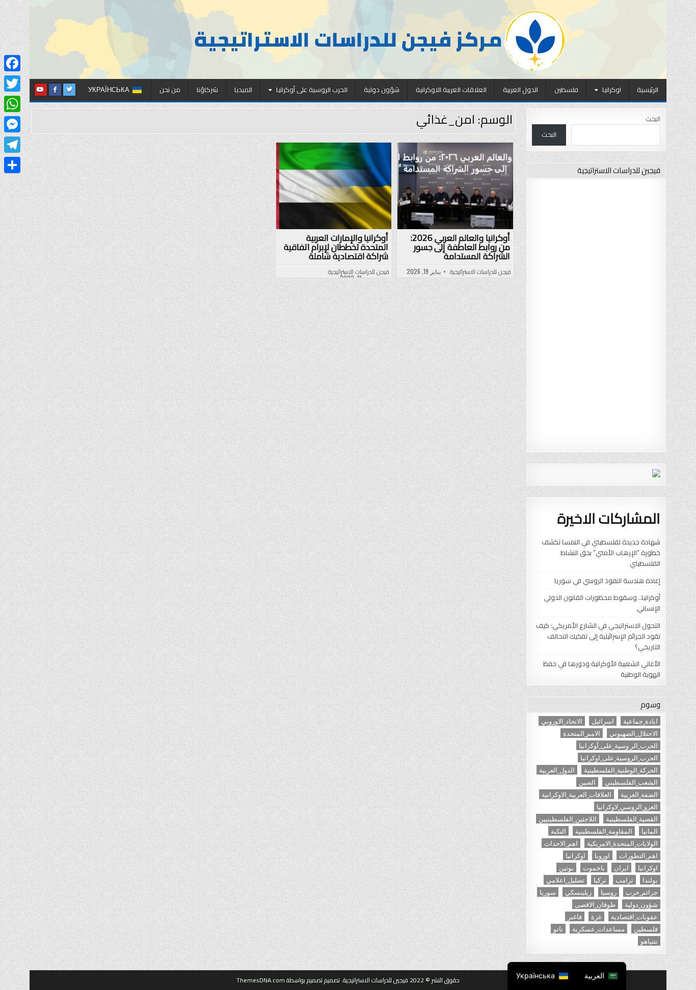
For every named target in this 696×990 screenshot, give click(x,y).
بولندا (650, 880)
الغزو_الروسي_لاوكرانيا (627, 806)
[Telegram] (12, 144)
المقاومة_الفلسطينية (603, 831)
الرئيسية (647, 90)
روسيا (609, 892)
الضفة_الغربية (639, 794)
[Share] (12, 165)
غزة (596, 916)
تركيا (600, 880)
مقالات (412, 179)
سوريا (548, 892)
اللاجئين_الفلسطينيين (568, 818)
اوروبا (602, 855)
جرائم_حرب (642, 892)
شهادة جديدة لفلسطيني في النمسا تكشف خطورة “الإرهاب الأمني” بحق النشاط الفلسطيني (601, 552)
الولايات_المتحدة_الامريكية (622, 843)
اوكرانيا (611, 90)
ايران (621, 867)
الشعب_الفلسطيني (631, 782)
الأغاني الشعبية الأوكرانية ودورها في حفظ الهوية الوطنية (601, 668)
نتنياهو (649, 941)
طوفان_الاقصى (595, 904)
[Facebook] (12, 63)
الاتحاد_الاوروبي (561, 721)
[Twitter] (12, 83)
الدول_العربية (557, 770)
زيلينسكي (578, 892)
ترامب (624, 880)
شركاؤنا (207, 90)
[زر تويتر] (69, 90)
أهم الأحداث (451, 168)
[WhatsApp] (12, 104)
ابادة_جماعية (640, 721)
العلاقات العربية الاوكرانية (451, 90)
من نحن (169, 90)
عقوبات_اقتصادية (634, 916)
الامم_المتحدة (581, 733)
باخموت (594, 867)
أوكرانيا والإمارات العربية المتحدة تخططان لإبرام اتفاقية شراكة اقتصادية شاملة (336, 247)
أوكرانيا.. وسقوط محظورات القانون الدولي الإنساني (602, 602)
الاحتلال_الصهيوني (633, 733)
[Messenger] (12, 124)
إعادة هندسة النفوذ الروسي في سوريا (607, 580)
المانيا (649, 831)
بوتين (566, 867)
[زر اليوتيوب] (41, 90)
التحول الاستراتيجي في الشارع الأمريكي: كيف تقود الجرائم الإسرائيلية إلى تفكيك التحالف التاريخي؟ (598, 636)
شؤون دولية (381, 90)
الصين (587, 782)
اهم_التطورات (638, 855)
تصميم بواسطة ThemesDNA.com (279, 980)
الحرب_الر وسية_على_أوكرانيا (618, 745)
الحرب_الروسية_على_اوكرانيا (619, 757)
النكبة (558, 831)
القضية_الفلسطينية (632, 818)
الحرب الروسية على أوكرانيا (311, 90)
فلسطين (566, 90)
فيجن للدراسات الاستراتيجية (480, 272)
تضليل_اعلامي (565, 880)
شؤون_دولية (641, 904)
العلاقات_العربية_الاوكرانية (576, 794)
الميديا (243, 90)
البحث (653, 119)
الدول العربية (520, 90)
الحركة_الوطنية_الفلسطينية (621, 770)
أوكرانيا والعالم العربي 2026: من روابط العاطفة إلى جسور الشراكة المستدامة (460, 247)
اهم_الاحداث (561, 843)
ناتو (558, 928)
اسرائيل (603, 721)
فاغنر (575, 916)
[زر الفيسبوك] (55, 90)
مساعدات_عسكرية (598, 928)
